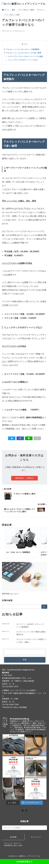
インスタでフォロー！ (33, 803)
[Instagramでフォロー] (26, 810)
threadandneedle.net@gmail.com (20, 670)
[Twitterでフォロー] (22, 810)
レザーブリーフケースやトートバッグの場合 (25, 56)
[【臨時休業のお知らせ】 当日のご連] (35, 788)
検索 (25, 660)
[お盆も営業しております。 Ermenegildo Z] (35, 745)
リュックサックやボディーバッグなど (23, 60)
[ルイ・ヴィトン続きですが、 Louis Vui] (35, 767)
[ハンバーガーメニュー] (2, 3)
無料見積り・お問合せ (24, 478)
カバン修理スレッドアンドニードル (24, 3)
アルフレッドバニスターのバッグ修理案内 (22, 49)
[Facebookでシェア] (20, 438)
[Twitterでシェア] (12, 438)
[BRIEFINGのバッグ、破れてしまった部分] (13, 745)
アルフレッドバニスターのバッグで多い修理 (23, 53)
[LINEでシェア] (29, 438)
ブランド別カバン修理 (11, 15)
